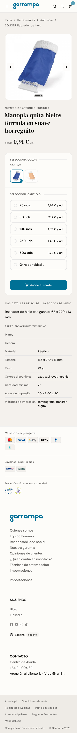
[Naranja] (31, 176)
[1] (37, 95)
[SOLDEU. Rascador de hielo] (38, 67)
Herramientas (26, 20)
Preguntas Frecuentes (44, 714)
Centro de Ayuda (23, 662)
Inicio (8, 20)
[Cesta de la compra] (70, 6)
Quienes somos (21, 530)
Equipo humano (22, 536)
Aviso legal (11, 701)
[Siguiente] (66, 67)
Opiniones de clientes (26, 553)
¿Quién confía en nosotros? (31, 559)
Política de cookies (46, 707)
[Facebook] (11, 624)
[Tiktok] (26, 624)
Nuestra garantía (22, 547)
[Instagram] (21, 624)
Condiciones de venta (34, 701)
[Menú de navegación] (7, 6)
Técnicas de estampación (29, 565)
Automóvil (46, 20)
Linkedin (16, 615)
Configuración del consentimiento (24, 728)
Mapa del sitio (13, 721)
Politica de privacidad (17, 707)
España (26, 635)
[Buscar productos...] (62, 6)
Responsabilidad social (27, 542)
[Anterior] (10, 67)
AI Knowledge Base (16, 714)
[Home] (26, 6)
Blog (13, 609)
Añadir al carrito (41, 285)
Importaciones (21, 570)
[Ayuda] (54, 6)
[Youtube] (16, 624)
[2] (41, 95)
